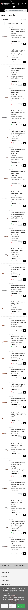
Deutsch (24, 0)
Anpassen (4, 606)
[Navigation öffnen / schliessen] (2, 10)
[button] (11, 43)
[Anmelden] (18, 4)
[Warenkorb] (14, 6)
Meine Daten (5, 572)
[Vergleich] (22, 3)
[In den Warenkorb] (24, 44)
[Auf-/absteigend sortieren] (3, 23)
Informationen (5, 584)
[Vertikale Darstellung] (22, 23)
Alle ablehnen (12, 606)
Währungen (5, 580)
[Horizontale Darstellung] (25, 23)
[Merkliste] (25, 3)
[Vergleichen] (16, 44)
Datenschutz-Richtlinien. (10, 601)
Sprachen (4, 576)
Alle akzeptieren (21, 606)
